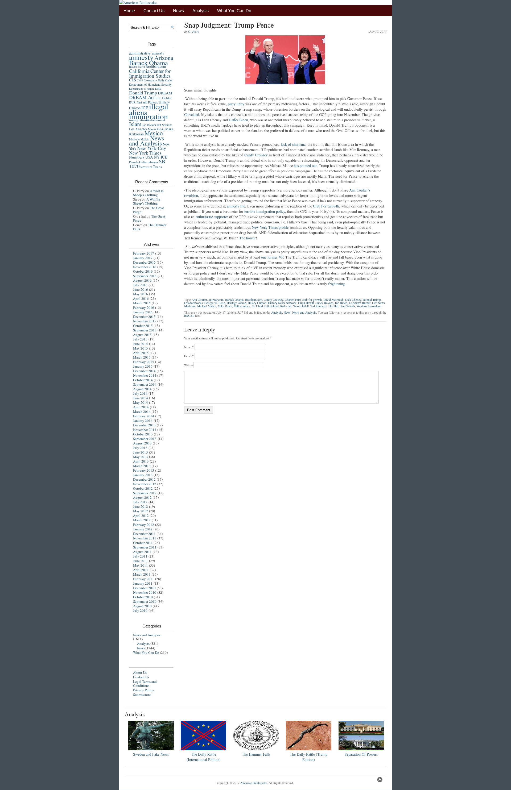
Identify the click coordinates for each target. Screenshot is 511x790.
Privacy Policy (143, 690)
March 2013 (142, 465)
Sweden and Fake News (151, 754)
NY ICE (160, 157)
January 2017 (143, 257)
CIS (132, 80)
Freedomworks (193, 303)
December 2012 (144, 479)
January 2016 (143, 312)
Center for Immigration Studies (150, 73)
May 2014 (140, 402)
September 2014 (144, 384)
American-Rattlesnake (253, 783)
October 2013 (143, 434)
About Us (140, 672)
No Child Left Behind (265, 306)
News (178, 11)
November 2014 (144, 375)
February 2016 (143, 307)
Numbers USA (141, 157)
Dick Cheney (353, 300)
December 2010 (144, 587)
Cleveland (191, 114)
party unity (236, 103)
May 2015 (140, 348)
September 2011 (144, 547)
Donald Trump (143, 92)
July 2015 (140, 339)
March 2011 (142, 574)
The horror (247, 237)
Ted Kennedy (318, 306)
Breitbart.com (156, 66)
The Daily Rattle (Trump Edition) (308, 757)
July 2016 (140, 284)
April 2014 (141, 407)
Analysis (200, 11)
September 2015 (144, 330)
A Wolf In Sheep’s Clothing (148, 192)
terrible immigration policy (264, 211)
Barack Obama (148, 62)
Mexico (154, 133)
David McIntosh (333, 300)
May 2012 (140, 511)
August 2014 (142, 388)
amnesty (141, 57)
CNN (140, 80)
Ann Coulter (199, 300)
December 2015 (144, 316)
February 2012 (143, 524)
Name (189, 347)
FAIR (132, 102)
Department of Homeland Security (150, 84)
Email (189, 356)
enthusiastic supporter (212, 216)
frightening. (337, 283)
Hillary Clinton (257, 303)
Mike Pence (225, 306)
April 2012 (141, 515)
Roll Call (285, 306)
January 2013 (143, 474)
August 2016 (142, 280)
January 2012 (143, 529)
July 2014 (140, 393)
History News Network (282, 303)
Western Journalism (369, 306)
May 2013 (140, 456)
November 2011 (144, 538)
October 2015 (143, 325)
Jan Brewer (149, 125)
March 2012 (142, 520)
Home (129, 11)
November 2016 (144, 266)
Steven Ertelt (301, 306)
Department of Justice (141, 88)
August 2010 (142, 606)
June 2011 (140, 560)
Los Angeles (138, 129)
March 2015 (142, 357)
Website (188, 365)
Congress (150, 80)
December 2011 (144, 533)
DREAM (165, 92)
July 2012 (140, 502)
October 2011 (143, 542)
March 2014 (142, 411)
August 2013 (142, 443)
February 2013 (143, 470)
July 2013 (140, 447)
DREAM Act (142, 97)
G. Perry (193, 31)
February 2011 (143, 578)
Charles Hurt (293, 300)
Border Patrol (137, 67)
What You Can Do (234, 11)
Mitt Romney (242, 306)
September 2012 (144, 492)
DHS (158, 88)
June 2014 (140, 398)
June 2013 (140, 452)
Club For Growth (326, 206)
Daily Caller (165, 80)
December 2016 (144, 262)
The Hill (333, 306)
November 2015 (144, 321)
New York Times (145, 152)
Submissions (142, 694)
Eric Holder (163, 98)
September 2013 (144, 438)
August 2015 (142, 334)
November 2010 (144, 592)
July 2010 (140, 610)
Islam (135, 124)
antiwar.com (216, 300)
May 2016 (140, 294)
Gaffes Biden (238, 119)
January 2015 (143, 366)
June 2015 (140, 343)
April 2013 (141, 461)
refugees (153, 162)
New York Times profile (270, 227)
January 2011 (143, 583)
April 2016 (141, 298)
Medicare (190, 306)
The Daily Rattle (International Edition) (204, 757)
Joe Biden (341, 303)
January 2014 (143, 420)
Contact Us (153, 11)
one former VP (272, 257)
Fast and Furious (147, 102)
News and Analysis (146, 140)
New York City (151, 148)
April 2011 (141, 569)
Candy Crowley (256, 154)
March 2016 (142, 303)
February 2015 (143, 361)
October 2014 (143, 379)
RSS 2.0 (189, 316)
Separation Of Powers (361, 754)
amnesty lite (236, 206)
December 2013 (144, 425)
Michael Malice (206, 306)
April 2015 (141, 352)
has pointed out (305, 165)
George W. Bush (214, 303)
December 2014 (144, 370)
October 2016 (143, 271)
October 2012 (143, 488)
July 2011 (140, 556)
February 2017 (143, 253)
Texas (157, 166)
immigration (148, 116)
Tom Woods (347, 306)
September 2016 (144, 275)
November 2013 (144, 429)
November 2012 (144, 483)
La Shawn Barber (359, 303)
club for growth (312, 300)
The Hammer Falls (149, 226)
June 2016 (140, 289)
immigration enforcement (147, 120)
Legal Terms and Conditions (145, 683)
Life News (378, 303)
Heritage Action (236, 303)
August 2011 (142, 551)
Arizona (163, 57)
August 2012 (142, 497)
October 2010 (143, 596)
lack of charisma (293, 144)
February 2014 (143, 416)
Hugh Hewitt (306, 303)
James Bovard (324, 303)
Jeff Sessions (164, 125)
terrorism (146, 167)
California (139, 70)
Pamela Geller (138, 162)
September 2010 (144, 601)
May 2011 (140, 565)
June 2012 (140, 506)
